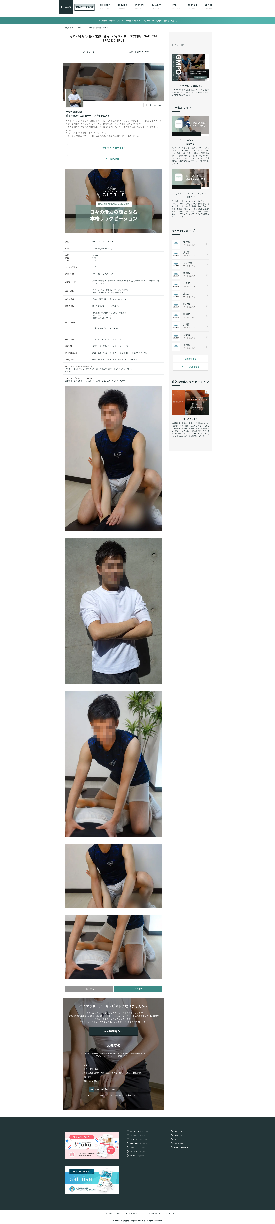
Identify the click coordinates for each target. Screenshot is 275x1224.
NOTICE (209, 6)
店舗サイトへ (155, 105)
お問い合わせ (179, 1135)
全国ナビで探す (115, 1213)
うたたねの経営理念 (190, 367)
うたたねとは (190, 358)
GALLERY (157, 6)
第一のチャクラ (190, 418)
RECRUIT (192, 6)
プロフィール (88, 52)
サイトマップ (179, 1143)
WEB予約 (138, 989)
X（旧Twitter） (113, 158)
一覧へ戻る (89, 989)
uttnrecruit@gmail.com (105, 1089)
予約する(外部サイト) (114, 147)
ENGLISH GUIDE (181, 1147)
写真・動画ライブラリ (139, 52)
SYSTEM (139, 6)
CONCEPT (105, 6)
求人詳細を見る (114, 1031)
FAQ (174, 6)
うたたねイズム (180, 1131)
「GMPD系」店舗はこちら (190, 85)
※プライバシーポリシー (98, 1095)
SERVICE (122, 6)
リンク (176, 1139)
